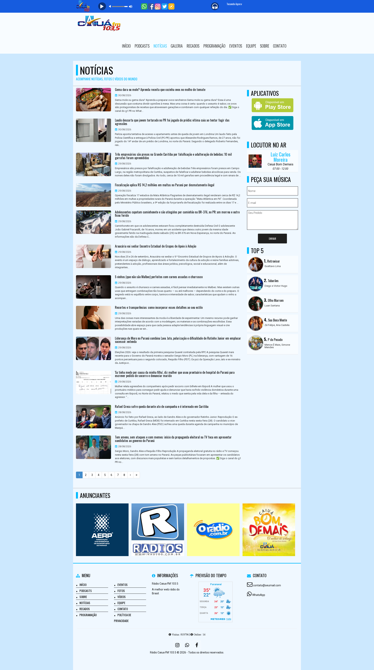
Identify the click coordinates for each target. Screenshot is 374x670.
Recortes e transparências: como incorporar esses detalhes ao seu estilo (159, 307)
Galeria (177, 46)
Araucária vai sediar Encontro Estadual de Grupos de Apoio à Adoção (155, 246)
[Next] (130, 475)
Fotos (121, 590)
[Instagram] (177, 645)
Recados (193, 46)
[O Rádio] (213, 522)
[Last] (136, 475)
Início (126, 46)
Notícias (160, 46)
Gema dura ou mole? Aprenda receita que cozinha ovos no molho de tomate (160, 89)
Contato (279, 46)
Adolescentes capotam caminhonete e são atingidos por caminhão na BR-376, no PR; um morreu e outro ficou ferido (177, 213)
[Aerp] (102, 522)
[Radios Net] (158, 522)
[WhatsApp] (187, 645)
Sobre (264, 46)
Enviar (272, 238)
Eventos (235, 46)
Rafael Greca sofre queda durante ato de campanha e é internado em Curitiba (161, 406)
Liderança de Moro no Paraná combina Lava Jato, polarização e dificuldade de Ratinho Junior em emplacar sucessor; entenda (178, 340)
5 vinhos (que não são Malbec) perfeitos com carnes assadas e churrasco (159, 277)
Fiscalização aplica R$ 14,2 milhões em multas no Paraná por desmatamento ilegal (164, 185)
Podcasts (142, 46)
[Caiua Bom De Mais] (269, 522)
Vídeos (121, 597)
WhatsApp (258, 594)
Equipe (251, 46)
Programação (214, 46)
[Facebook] (197, 645)
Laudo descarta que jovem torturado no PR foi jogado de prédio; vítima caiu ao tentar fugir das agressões (172, 122)
